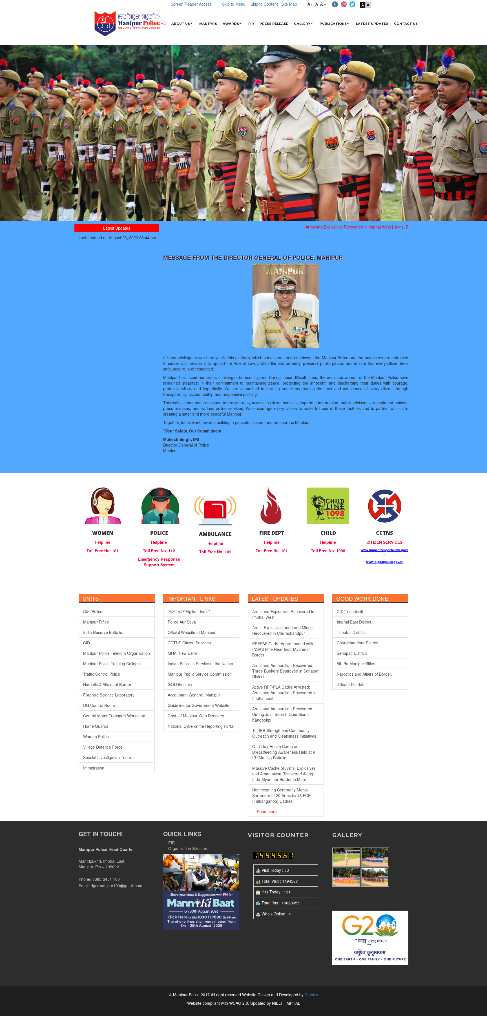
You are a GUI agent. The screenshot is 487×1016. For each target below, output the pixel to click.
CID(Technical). (350, 611)
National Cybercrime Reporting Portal (201, 726)
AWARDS (231, 24)
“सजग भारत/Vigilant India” (189, 611)
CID (86, 642)
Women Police (96, 736)
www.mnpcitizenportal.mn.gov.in (384, 552)
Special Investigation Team (107, 757)
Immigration (93, 768)
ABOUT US (180, 24)
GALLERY (302, 24)
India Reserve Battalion (104, 632)
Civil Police (92, 611)
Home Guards (95, 726)
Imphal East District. (354, 622)
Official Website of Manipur (192, 632)
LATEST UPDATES (372, 24)
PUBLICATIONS (333, 24)
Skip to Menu (233, 4)
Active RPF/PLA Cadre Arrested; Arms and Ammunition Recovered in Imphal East (284, 692)
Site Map (288, 4)
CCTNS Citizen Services (189, 642)
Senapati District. (352, 653)
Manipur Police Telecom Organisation (116, 653)
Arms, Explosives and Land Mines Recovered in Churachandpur (282, 630)
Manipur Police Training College (111, 663)
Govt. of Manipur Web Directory (196, 715)
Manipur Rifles (96, 622)
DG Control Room (99, 705)
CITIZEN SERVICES (384, 542)
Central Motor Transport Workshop (114, 715)
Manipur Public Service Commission (200, 674)
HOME (160, 24)
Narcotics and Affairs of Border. (364, 674)
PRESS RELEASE (274, 24)
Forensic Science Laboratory (108, 695)
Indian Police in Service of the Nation (200, 663)
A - (310, 4)
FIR (251, 24)
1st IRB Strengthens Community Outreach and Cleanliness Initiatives (284, 733)
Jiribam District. (350, 684)
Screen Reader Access (191, 4)
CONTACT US (406, 24)
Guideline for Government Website (198, 705)
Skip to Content (264, 4)
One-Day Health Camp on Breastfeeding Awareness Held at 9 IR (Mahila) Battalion (283, 752)
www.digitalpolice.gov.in (384, 562)
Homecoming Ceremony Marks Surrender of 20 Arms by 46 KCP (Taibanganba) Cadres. (281, 795)
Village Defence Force (103, 747)
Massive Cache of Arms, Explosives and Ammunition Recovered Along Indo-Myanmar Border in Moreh (284, 773)
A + (323, 4)
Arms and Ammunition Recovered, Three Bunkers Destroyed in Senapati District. (285, 670)
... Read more (264, 811)
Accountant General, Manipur (194, 695)
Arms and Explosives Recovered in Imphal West (333, 227)
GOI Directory (180, 684)
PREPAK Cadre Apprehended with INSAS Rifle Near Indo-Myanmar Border (282, 649)
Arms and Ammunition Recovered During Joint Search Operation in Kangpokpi (282, 714)
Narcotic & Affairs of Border (107, 684)
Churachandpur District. (358, 642)
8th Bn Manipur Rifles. (356, 663)
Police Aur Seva (182, 622)
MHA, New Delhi (182, 653)
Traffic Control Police (101, 674)
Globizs (311, 994)
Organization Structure (188, 848)
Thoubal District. (351, 632)
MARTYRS (208, 24)
